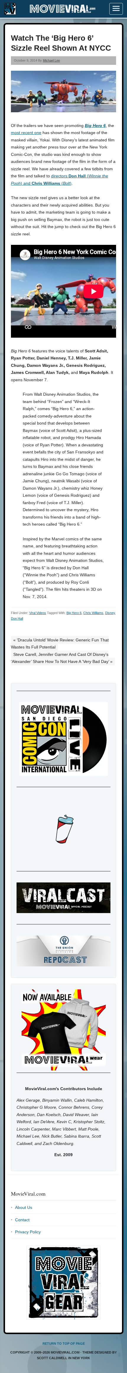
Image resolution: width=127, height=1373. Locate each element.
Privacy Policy (28, 1232)
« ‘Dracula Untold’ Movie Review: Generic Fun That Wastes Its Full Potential (60, 644)
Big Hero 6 (95, 125)
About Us (23, 1207)
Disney (110, 613)
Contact (22, 1219)
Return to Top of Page (64, 1343)
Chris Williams (93, 613)
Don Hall (17, 618)
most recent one (26, 132)
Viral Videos (37, 613)
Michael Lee (51, 60)
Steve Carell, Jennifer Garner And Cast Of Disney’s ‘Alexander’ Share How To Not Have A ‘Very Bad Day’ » (62, 658)
